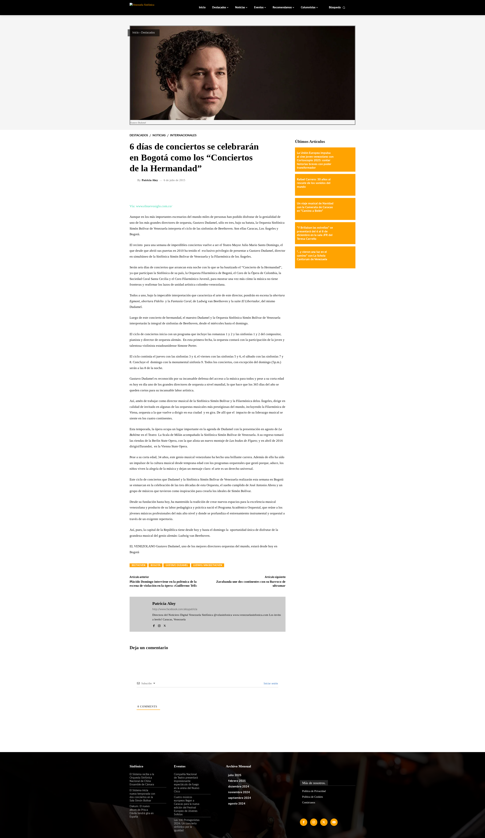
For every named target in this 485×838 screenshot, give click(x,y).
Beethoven (138, 565)
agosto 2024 (236, 803)
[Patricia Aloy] (134, 180)
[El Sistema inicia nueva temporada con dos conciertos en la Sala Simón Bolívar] (160, 794)
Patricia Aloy (150, 180)
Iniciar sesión (270, 683)
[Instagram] (159, 625)
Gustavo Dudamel (177, 565)
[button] (337, 7)
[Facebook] (153, 625)
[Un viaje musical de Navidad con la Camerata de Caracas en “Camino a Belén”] (344, 209)
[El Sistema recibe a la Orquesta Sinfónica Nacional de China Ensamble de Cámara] (160, 778)
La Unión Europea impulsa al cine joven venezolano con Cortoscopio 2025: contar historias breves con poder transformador (315, 160)
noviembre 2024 (239, 792)
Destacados (148, 32)
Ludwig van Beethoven (207, 565)
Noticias (159, 135)
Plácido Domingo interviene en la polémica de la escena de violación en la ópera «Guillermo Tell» (163, 583)
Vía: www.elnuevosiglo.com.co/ (151, 206)
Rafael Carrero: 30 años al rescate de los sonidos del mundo (314, 183)
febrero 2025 (237, 781)
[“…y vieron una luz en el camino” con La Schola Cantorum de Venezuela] (344, 257)
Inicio (135, 32)
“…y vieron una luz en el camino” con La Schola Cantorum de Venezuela (312, 256)
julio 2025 (234, 775)
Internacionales (183, 135)
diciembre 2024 (238, 786)
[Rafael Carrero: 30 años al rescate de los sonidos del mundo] (344, 185)
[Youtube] (334, 822)
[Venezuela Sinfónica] (155, 7)
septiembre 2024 (239, 798)
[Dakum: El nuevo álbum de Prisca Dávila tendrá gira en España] (160, 810)
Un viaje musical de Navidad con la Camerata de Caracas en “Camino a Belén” (315, 207)
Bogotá (155, 565)
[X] (164, 625)
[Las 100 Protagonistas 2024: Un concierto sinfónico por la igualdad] (205, 823)
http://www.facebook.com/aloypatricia (174, 609)
